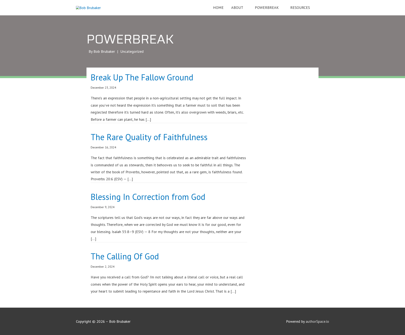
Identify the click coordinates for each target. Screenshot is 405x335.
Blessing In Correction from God (148, 196)
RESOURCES (300, 7)
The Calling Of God (125, 256)
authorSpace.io (317, 321)
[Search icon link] (323, 7)
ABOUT (237, 7)
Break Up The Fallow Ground (142, 77)
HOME (218, 7)
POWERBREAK (267, 7)
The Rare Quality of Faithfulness (149, 137)
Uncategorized (132, 51)
